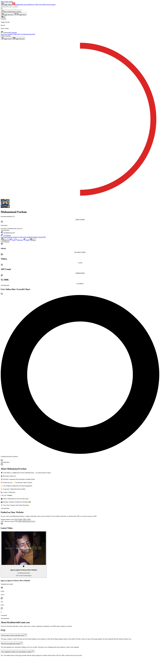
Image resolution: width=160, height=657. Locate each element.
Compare (52, 4)
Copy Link (6, 240)
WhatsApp (20, 240)
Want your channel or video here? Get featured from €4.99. (18, 34)
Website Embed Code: (7, 519)
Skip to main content (7, 1)
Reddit (27, 240)
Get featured (13, 32)
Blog (30, 4)
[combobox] (9, 7)
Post (13, 240)
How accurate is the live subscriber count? (12, 635)
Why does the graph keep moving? (10, 643)
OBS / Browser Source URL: (9, 521)
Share (33, 240)
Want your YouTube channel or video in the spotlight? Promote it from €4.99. (23, 237)
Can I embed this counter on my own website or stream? (16, 652)
